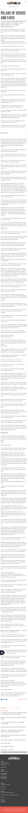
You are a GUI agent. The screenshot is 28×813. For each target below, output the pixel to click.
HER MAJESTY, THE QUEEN (7, 750)
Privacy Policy (3, 788)
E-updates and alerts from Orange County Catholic (9, 794)
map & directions (4, 767)
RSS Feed (2, 797)
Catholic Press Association (5, 784)
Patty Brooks (3, 801)
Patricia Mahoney (4, 778)
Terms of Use (3, 786)
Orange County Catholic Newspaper (7, 792)
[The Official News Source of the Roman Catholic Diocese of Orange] (14, 2)
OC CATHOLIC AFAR (5, 743)
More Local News (23, 699)
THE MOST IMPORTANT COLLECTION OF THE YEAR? (13, 727)
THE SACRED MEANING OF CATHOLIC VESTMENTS (13, 740)
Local (2, 9)
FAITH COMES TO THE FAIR (7, 746)
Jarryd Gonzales (3, 774)
